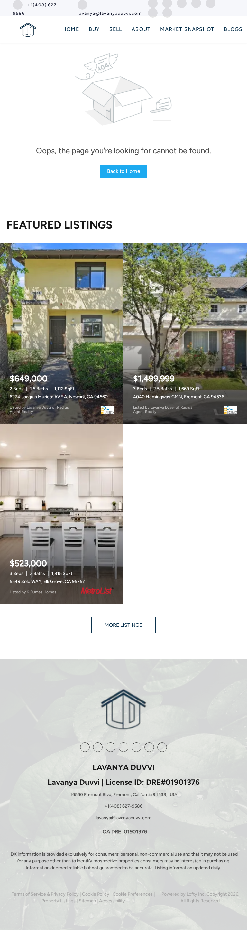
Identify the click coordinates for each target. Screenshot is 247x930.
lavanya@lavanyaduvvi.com (123, 818)
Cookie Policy (95, 894)
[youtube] (136, 747)
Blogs (233, 29)
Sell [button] (115, 29)
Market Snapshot (187, 29)
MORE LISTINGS (123, 625)
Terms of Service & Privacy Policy (45, 894)
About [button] (141, 29)
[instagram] (123, 747)
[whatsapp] (167, 12)
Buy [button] (94, 29)
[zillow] (110, 747)
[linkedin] (98, 747)
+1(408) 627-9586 (123, 806)
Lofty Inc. (196, 894)
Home (70, 29)
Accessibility (112, 901)
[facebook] (85, 747)
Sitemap (87, 901)
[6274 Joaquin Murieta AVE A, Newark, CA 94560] (62, 333)
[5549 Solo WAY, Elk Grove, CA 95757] (62, 514)
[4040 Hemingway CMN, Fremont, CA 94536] (185, 333)
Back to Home (123, 171)
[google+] (153, 12)
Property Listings (58, 901)
